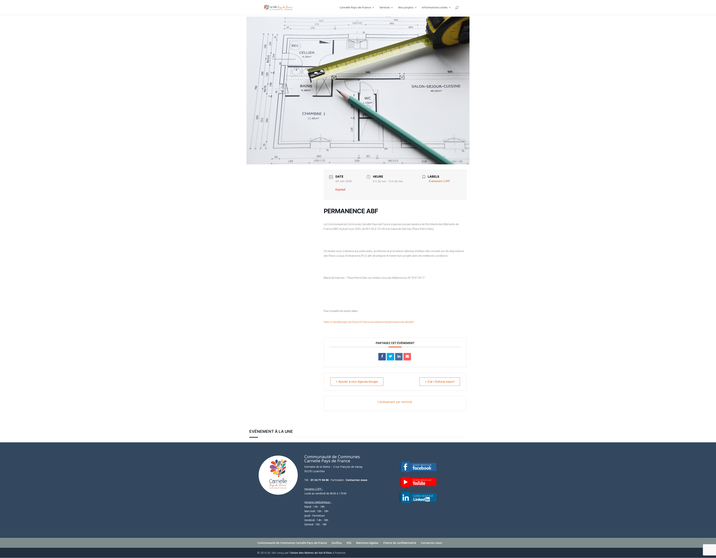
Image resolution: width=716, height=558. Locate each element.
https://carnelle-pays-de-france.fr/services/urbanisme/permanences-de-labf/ (369, 322)
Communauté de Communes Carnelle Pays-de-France (292, 543)
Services (384, 7)
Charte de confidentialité (399, 543)
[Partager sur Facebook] (382, 356)
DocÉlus (337, 543)
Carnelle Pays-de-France (355, 7)
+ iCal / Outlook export (440, 381)
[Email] (407, 356)
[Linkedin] (399, 356)
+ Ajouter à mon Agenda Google (357, 381)
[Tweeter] (390, 356)
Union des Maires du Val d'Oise (311, 552)
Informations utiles (435, 7)
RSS (349, 543)
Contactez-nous (356, 480)
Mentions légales (367, 543)
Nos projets (405, 7)
